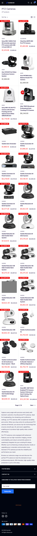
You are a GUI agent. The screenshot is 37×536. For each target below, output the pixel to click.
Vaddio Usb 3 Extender (9, 144)
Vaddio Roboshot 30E (8, 330)
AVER (3, 69)
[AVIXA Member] (18, 505)
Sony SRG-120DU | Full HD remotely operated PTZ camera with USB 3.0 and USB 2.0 (9, 44)
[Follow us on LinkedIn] (6, 516)
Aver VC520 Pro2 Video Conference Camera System (9, 74)
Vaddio (4, 141)
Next (31, 405)
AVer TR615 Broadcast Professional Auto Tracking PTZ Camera (27, 108)
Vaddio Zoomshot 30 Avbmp (26, 144)
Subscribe (7, 491)
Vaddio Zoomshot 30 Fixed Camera (8, 174)
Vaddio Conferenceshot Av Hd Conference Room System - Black (9, 362)
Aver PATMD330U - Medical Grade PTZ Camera (26, 77)
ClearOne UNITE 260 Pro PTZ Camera (26, 42)
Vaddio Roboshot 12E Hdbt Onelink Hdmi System (8, 268)
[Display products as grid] (31, 17)
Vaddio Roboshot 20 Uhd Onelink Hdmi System (8, 236)
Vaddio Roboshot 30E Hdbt (8, 299)
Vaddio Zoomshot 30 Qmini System (8, 204)
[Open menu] (2, 2)
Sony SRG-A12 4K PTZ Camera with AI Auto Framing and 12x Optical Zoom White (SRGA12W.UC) (8, 111)
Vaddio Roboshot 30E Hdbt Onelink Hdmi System (27, 300)
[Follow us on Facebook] (3, 516)
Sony (3, 38)
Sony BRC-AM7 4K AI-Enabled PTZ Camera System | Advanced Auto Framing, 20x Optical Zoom (27, 392)
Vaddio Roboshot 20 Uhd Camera (26, 235)
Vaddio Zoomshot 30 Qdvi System (26, 174)
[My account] (31, 2)
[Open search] (28, 3)
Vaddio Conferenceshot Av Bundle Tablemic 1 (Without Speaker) (27, 362)
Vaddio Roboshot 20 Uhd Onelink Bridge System (8, 394)
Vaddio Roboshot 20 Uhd (26, 204)
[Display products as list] (34, 17)
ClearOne (23, 38)
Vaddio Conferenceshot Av (27, 331)
